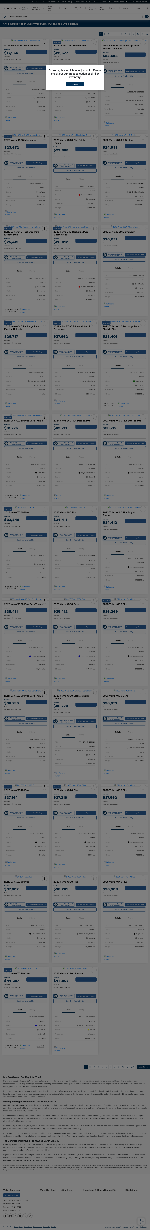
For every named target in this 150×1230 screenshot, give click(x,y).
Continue (75, 84)
